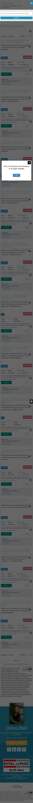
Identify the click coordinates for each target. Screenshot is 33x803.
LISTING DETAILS (6, 74)
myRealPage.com (16, 787)
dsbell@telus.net (22, 778)
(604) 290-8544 (6, 82)
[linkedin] (14, 749)
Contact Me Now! (16, 743)
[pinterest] (24, 749)
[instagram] (19, 749)
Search (16, 18)
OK (16, 175)
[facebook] (9, 749)
